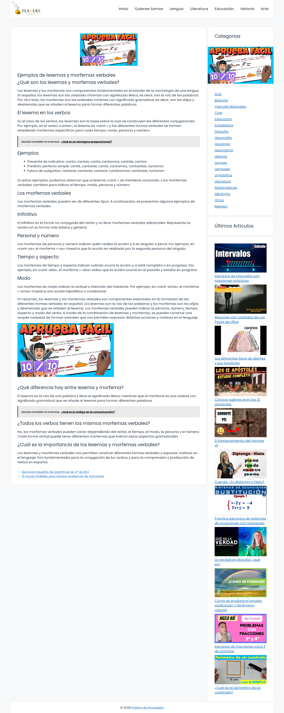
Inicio (123, 8)
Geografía (223, 137)
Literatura (199, 8)
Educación (224, 8)
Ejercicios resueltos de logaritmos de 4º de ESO (55, 472)
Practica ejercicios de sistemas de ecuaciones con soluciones (240, 520)
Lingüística (223, 175)
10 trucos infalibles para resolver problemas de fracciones (63, 476)
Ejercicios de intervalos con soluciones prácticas (237, 278)
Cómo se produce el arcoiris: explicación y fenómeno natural (238, 605)
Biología (221, 100)
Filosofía (221, 131)
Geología (222, 144)
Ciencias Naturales (230, 106)
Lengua (176, 8)
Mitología (222, 194)
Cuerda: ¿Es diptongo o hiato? (239, 482)
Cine (218, 112)
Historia (247, 8)
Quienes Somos (149, 8)
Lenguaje (222, 169)
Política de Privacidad (147, 708)
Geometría (224, 150)
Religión (221, 206)
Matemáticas (226, 187)
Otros (219, 200)
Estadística (224, 125)
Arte (265, 8)
